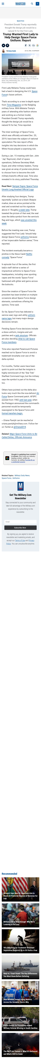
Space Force (20, 21)
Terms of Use (20, 540)
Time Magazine (14, 105)
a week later (24, 210)
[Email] (33, 45)
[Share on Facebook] (25, 45)
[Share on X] (29, 45)
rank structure (21, 335)
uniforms (25, 237)
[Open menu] (3, 4)
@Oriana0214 (20, 427)
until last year (25, 400)
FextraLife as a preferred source (23, 461)
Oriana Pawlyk (12, 51)
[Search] (32, 4)
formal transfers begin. (12, 413)
